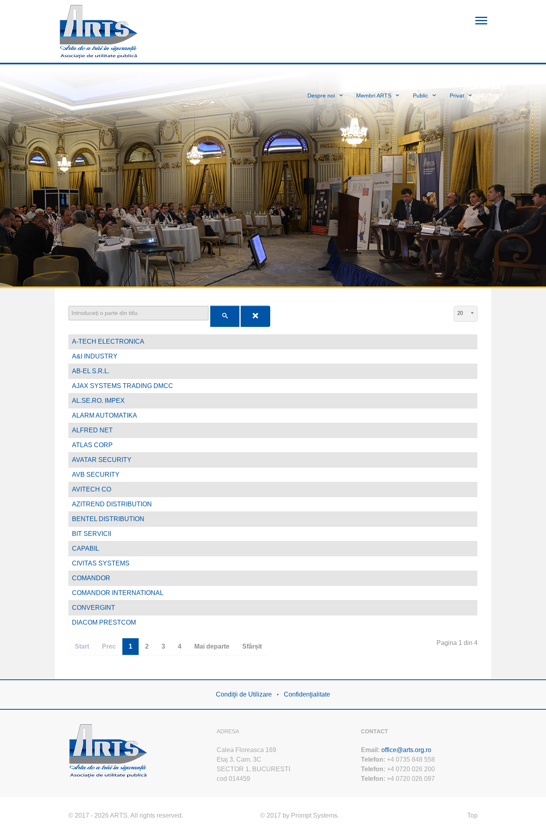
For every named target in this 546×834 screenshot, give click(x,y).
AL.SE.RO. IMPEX (98, 400)
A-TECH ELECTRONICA (108, 341)
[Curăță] (255, 316)
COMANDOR (91, 578)
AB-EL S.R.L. (91, 371)
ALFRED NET (92, 430)
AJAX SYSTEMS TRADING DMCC (122, 385)
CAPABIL (85, 548)
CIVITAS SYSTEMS (101, 563)
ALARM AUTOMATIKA (104, 415)
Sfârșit (252, 646)
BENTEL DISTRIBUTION (108, 519)
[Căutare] (225, 316)
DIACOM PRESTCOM (104, 622)
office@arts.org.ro (406, 749)
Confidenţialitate (307, 694)
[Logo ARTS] (99, 30)
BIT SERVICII (91, 533)
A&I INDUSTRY (95, 356)
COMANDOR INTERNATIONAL (117, 592)
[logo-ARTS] (108, 750)
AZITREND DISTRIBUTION (112, 504)
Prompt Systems (314, 815)
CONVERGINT (93, 607)
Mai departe (211, 646)
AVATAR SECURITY (102, 459)
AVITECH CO (91, 489)
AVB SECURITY (96, 474)
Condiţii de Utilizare (244, 694)
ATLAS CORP (92, 445)
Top (472, 815)
